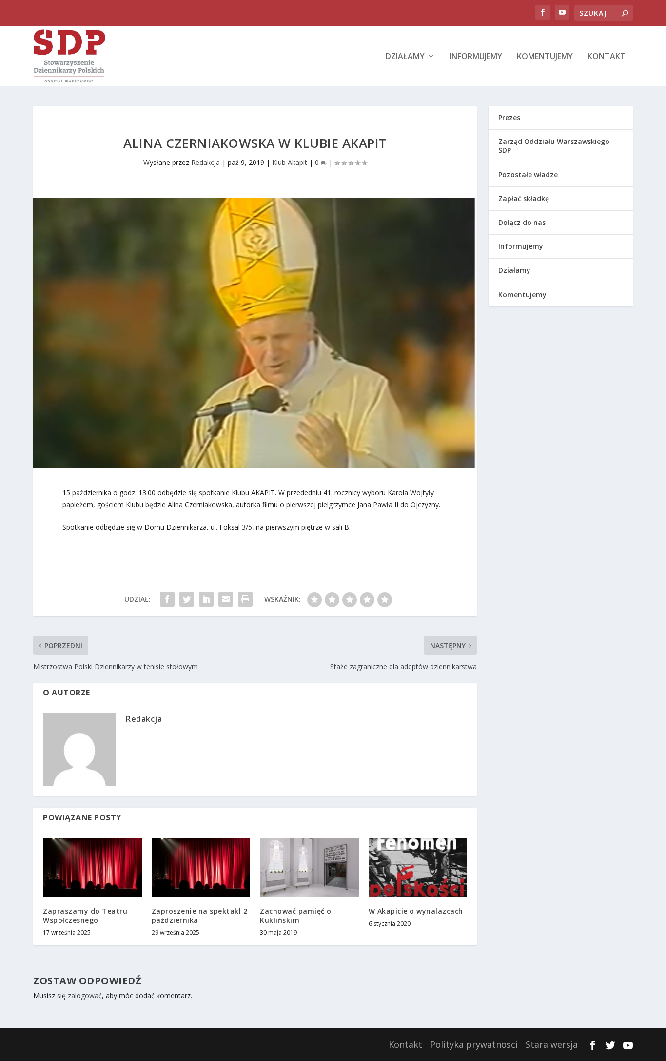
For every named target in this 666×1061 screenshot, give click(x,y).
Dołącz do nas (522, 222)
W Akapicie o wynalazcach (416, 911)
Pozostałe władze (528, 174)
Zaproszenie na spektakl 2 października (200, 915)
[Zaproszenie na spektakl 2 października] (201, 868)
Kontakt (607, 56)
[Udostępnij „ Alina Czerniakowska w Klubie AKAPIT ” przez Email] (225, 599)
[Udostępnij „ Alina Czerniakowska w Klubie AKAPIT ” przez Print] (245, 599)
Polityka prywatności (474, 1044)
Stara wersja (552, 1044)
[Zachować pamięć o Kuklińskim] (309, 868)
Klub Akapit (289, 162)
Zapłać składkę (523, 198)
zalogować (85, 995)
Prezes (509, 117)
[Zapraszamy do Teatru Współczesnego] (92, 868)
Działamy (405, 56)
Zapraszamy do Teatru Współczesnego (85, 915)
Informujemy (476, 56)
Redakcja (205, 162)
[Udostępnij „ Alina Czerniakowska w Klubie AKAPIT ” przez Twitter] (186, 599)
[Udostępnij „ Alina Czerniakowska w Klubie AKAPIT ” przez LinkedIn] (206, 599)
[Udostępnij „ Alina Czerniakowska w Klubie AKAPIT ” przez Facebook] (167, 599)
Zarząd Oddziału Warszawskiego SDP (553, 146)
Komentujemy (545, 56)
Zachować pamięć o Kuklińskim (296, 915)
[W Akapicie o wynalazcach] (418, 868)
